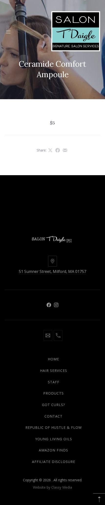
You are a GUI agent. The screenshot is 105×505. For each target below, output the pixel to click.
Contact (53, 416)
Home (53, 359)
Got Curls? (53, 404)
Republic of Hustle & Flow (53, 427)
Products (53, 393)
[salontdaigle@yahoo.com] (47, 335)
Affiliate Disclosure (53, 461)
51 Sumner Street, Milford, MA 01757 (52, 271)
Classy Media (61, 487)
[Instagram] (56, 305)
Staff (53, 382)
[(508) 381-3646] (58, 335)
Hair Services (53, 370)
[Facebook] (48, 305)
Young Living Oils (53, 439)
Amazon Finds (53, 450)
